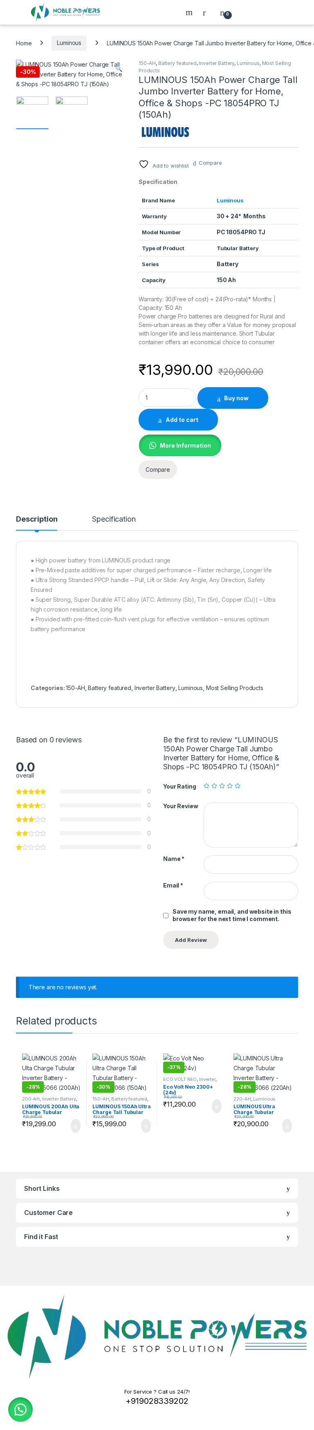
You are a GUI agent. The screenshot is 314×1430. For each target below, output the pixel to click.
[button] (118, 69)
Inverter (207, 1079)
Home (23, 42)
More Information (185, 445)
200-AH (31, 1099)
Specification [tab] (113, 519)
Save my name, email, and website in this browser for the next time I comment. (232, 915)
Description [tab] (36, 519)
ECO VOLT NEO (180, 1079)
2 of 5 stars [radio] (214, 786)
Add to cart (182, 419)
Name (173, 858)
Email (173, 885)
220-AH (242, 1099)
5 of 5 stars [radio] (237, 786)
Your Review (180, 805)
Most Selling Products (234, 687)
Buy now (236, 397)
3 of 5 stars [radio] (222, 786)
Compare (210, 162)
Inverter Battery (216, 63)
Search (190, 12)
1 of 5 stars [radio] (206, 786)
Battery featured (177, 63)
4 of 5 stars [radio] (230, 786)
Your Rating (179, 786)
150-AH (147, 63)
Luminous (69, 42)
